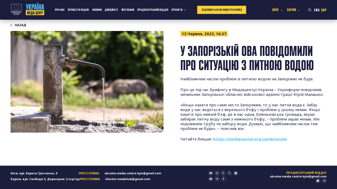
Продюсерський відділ (152, 10)
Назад (20, 25)
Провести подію (78, 10)
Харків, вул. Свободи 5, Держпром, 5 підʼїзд (45, 179)
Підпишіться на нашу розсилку (222, 10)
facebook (223, 173)
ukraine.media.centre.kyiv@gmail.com (133, 173)
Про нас (60, 10)
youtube (211, 173)
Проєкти (176, 10)
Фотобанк (127, 10)
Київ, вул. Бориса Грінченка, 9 (34, 173)
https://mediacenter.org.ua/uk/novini (250, 138)
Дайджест (111, 10)
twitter (229, 173)
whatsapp (236, 173)
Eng (317, 9)
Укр (323, 9)
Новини (97, 10)
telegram (217, 173)
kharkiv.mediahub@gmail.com (127, 179)
